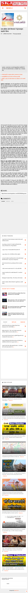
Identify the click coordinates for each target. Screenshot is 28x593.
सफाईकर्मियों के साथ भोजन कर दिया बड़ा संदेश (11, 76)
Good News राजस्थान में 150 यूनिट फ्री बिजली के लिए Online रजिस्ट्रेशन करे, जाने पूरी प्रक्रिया (14, 411)
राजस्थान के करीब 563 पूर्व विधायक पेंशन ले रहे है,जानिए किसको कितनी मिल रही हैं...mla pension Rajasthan (14, 468)
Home (8, 583)
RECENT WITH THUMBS (8, 288)
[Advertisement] (14, 50)
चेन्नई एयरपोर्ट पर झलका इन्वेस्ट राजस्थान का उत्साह (12, 74)
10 (4, 560)
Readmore (11, 400)
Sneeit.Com (16, 590)
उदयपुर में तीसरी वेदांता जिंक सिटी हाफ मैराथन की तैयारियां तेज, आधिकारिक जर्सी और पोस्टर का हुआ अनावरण (16, 314)
